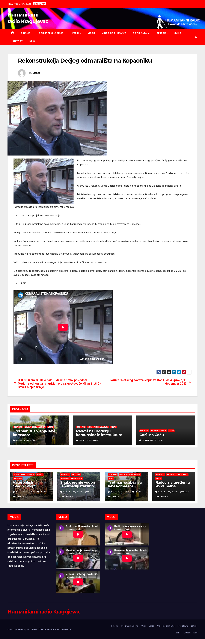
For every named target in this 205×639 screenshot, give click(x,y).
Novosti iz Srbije (158, 431)
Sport (40, 475)
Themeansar (65, 629)
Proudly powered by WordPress (23, 629)
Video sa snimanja (114, 33)
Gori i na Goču (151, 435)
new (32, 41)
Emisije (161, 33)
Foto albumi (141, 33)
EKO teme (18, 427)
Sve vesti (18, 478)
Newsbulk (51, 629)
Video (91, 33)
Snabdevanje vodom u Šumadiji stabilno (78, 484)
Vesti (76, 33)
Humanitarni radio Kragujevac (44, 612)
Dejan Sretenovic (25, 440)
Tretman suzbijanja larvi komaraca (34, 433)
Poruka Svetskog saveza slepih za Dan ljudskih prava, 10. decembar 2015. (148, 381)
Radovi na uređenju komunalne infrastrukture (99, 433)
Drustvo (81, 427)
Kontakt (17, 41)
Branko (36, 72)
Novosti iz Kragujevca (35, 427)
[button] (196, 37)
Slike (177, 33)
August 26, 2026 (25, 492)
